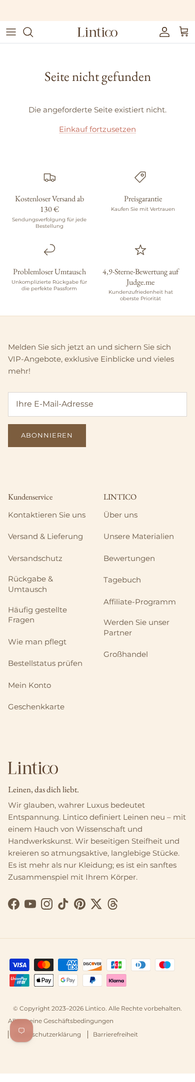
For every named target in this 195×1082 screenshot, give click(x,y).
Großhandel (126, 654)
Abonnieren (47, 435)
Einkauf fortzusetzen (97, 129)
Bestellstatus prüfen (45, 663)
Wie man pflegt (37, 641)
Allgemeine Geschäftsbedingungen (61, 1021)
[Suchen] (33, 32)
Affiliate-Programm (140, 601)
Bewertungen (129, 558)
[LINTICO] (98, 32)
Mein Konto (29, 685)
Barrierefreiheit (115, 1034)
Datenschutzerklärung (47, 1034)
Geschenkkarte (36, 706)
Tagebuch (122, 579)
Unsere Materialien (139, 536)
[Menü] (11, 32)
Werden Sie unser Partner (137, 627)
